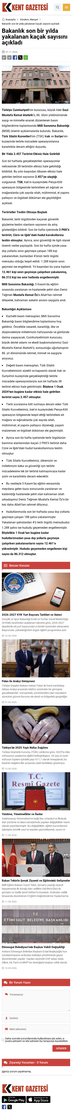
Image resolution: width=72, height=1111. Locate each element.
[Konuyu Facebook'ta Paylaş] (15, 57)
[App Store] (38, 1101)
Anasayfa (11, 19)
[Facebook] (4, 1107)
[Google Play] (14, 1101)
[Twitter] (9, 1107)
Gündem (24, 19)
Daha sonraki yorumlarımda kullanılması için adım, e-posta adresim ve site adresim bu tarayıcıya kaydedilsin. (36, 1039)
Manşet (34, 19)
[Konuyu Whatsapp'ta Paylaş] (25, 57)
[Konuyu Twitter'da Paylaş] (20, 57)
